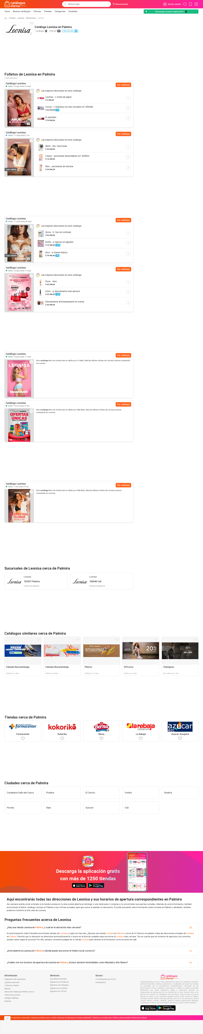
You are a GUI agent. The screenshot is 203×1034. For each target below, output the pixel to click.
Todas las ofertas (11, 985)
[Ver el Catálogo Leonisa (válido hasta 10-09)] (19, 108)
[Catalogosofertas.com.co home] (15, 4)
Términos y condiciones (102, 1018)
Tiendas (48, 11)
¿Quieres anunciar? (12, 982)
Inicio (7, 11)
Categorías (60, 11)
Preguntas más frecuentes (15, 979)
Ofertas (37, 11)
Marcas (7, 989)
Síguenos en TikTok (58, 991)
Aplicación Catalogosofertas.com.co (19, 992)
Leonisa (21, 18)
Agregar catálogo (11, 998)
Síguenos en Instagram (59, 985)
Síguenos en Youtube (58, 988)
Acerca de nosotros (12, 995)
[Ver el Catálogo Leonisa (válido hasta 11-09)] (19, 292)
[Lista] (196, 4)
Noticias (7, 1001)
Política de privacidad (121, 1018)
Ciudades (72, 11)
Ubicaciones (31, 18)
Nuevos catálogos (22, 11)
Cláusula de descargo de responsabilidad (74, 1018)
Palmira (39, 927)
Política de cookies (139, 1018)
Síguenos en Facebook (59, 982)
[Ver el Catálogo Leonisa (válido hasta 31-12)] (19, 425)
